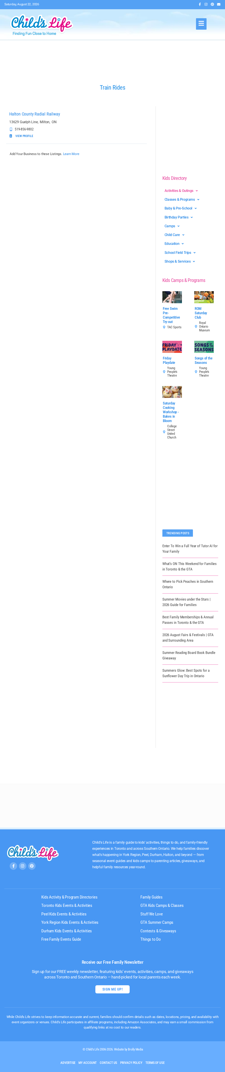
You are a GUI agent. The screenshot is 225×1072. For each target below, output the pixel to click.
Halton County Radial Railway (34, 114)
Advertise (67, 1063)
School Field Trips (178, 253)
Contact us (108, 1063)
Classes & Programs (180, 199)
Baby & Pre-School (178, 208)
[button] (201, 24)
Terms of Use (155, 1063)
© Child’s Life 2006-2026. (98, 1049)
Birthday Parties (177, 217)
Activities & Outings (179, 191)
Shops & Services (178, 261)
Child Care (172, 235)
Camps (170, 226)
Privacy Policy (131, 1063)
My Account (87, 1063)
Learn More (71, 154)
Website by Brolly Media (128, 1049)
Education (172, 244)
